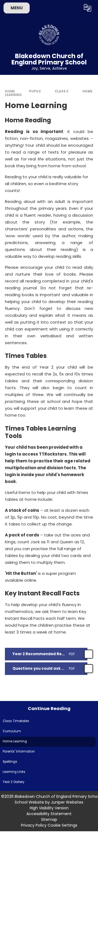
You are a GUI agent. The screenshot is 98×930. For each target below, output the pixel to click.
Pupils (35, 91)
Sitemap (49, 819)
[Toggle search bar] (74, 8)
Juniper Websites (67, 802)
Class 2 (61, 91)
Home (10, 91)
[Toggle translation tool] (87, 8)
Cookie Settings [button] (62, 825)
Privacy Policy (34, 825)
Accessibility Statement (49, 813)
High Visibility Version (49, 808)
